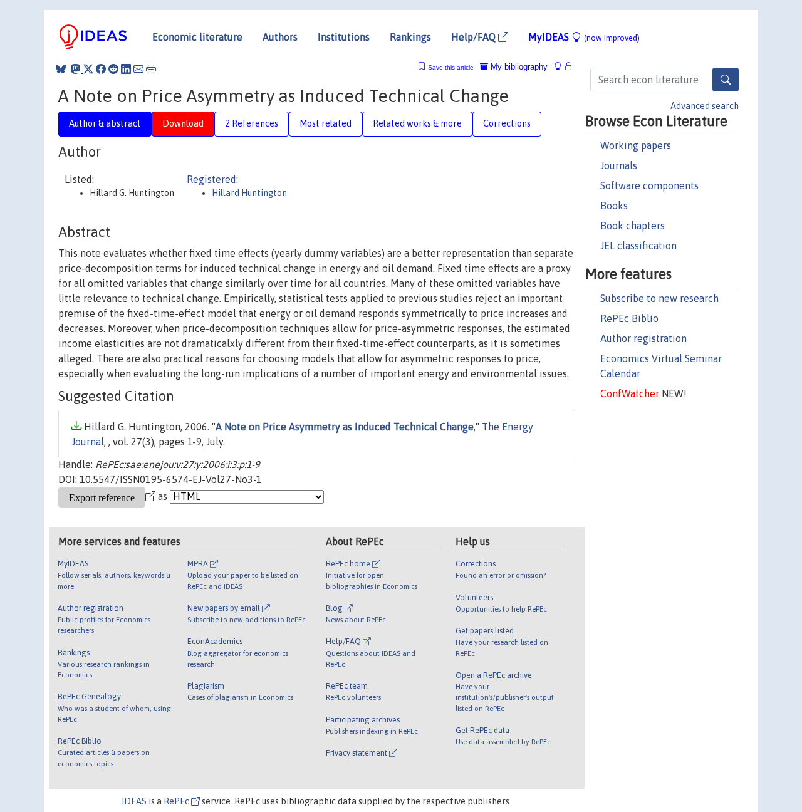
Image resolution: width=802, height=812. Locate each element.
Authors (280, 37)
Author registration (643, 338)
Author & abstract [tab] (105, 123)
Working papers (635, 145)
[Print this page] (151, 69)
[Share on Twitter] (88, 69)
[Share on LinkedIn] (126, 69)
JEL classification (638, 245)
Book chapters (632, 225)
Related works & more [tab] (417, 123)
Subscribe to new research (659, 298)
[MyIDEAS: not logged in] (561, 67)
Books (614, 205)
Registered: (212, 179)
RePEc (177, 801)
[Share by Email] (138, 69)
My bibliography (518, 66)
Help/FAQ (474, 37)
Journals (618, 165)
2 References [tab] (251, 123)
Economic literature (197, 37)
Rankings (410, 37)
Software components (649, 185)
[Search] (725, 79)
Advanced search (704, 106)
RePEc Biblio (629, 318)
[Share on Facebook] (101, 69)
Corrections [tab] (507, 123)
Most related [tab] (325, 123)
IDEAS (134, 801)
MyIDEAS (584, 37)
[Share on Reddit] (113, 69)
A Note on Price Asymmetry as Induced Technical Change (345, 426)
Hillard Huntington (249, 193)
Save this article (451, 67)
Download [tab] (183, 123)
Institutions (344, 37)
